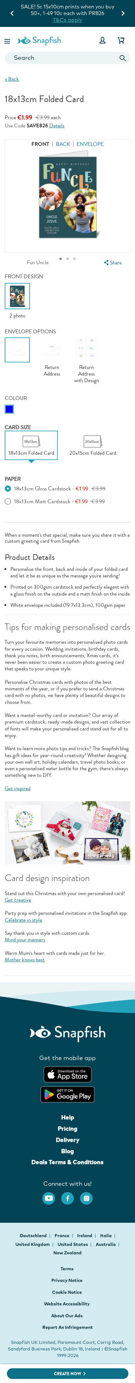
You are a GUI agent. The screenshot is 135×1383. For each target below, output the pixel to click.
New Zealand (67, 1253)
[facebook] (70, 1195)
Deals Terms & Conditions (67, 1162)
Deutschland (34, 1235)
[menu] (112, 263)
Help (67, 1117)
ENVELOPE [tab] (90, 144)
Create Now (67, 1373)
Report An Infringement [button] (67, 1327)
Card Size (18, 427)
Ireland (85, 1235)
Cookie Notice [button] (67, 1292)
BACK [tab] (63, 144)
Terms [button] (67, 1269)
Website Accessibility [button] (67, 1304)
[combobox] (67, 58)
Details (56, 126)
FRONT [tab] (40, 144)
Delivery (67, 1140)
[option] (17, 301)
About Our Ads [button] (67, 1316)
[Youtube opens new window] (51, 1195)
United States (73, 1244)
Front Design (24, 276)
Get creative (18, 900)
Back (12, 79)
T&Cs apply (67, 20)
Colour (16, 398)
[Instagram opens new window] (89, 1195)
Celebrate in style (23, 920)
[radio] (9, 409)
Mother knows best (25, 960)
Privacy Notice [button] (67, 1280)
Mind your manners (25, 940)
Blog (67, 1151)
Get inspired (17, 788)
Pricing (67, 1128)
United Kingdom (33, 1244)
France (62, 1235)
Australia (106, 1244)
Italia (106, 1235)
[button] (8, 40)
